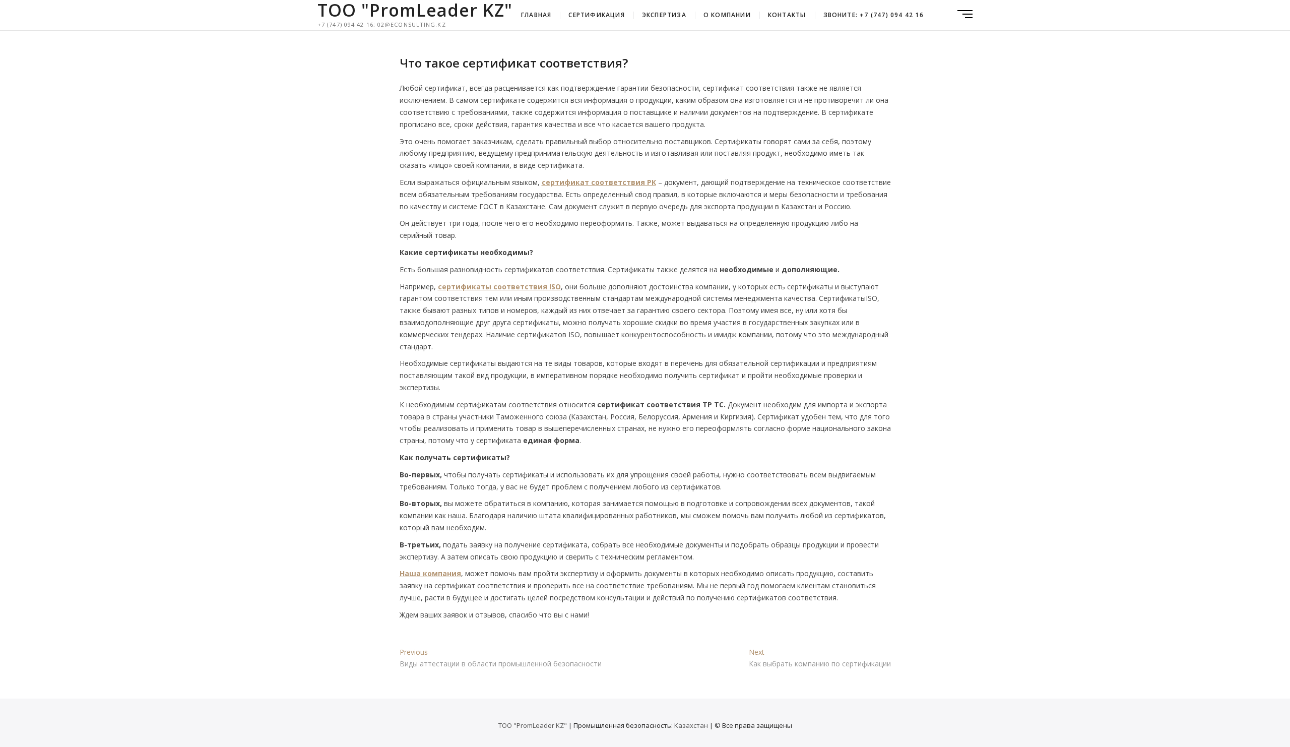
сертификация (596, 15)
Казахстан (691, 725)
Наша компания (430, 573)
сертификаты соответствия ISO (499, 286)
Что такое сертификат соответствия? (514, 62)
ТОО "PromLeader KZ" (414, 10)
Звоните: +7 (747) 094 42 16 (873, 15)
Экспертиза (664, 15)
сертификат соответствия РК (599, 182)
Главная (536, 15)
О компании (727, 15)
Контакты (787, 15)
